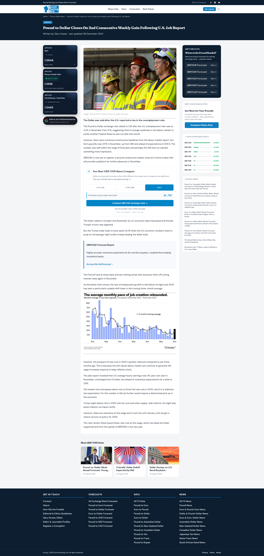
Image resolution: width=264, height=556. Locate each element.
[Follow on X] (211, 2)
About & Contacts (199, 2)
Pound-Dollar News (57, 16)
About (46, 505)
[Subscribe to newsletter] (219, 2)
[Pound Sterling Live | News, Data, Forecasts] (51, 9)
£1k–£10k (100, 187)
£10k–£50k (130, 187)
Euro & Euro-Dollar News (192, 517)
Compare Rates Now (202, 125)
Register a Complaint (54, 526)
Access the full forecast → (100, 264)
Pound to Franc (141, 538)
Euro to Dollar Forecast (100, 513)
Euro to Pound (141, 509)
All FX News (185, 501)
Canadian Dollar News (190, 530)
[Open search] (218, 9)
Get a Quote (209, 9)
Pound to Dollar (142, 513)
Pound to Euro (141, 505)
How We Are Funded (53, 509)
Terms (212, 552)
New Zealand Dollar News (192, 526)
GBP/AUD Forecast (201, 78)
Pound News (185, 505)
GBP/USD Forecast (201, 71)
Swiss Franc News (188, 538)
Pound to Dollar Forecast (101, 509)
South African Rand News (192, 542)
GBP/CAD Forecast (201, 92)
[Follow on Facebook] (215, 2)
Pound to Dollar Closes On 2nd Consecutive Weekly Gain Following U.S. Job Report (98, 16)
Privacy (205, 552)
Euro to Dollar (141, 517)
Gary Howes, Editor (53, 517)
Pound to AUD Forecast (100, 517)
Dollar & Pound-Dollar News (193, 513)
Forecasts (134, 9)
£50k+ (159, 187)
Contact (47, 501)
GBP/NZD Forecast (201, 85)
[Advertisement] (201, 296)
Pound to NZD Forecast (100, 521)
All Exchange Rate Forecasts (103, 501)
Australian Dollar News (191, 521)
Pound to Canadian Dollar (147, 530)
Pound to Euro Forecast (101, 505)
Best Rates (148, 9)
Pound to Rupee (142, 542)
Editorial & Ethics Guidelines (57, 513)
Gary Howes (61, 33)
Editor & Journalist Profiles (56, 521)
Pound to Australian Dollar (147, 521)
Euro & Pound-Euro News (192, 509)
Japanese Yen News (189, 534)
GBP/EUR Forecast (201, 65)
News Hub (113, 9)
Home (45, 16)
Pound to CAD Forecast (101, 526)
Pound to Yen (140, 534)
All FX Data (139, 501)
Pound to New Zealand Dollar (148, 526)
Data (123, 9)
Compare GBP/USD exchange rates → (130, 203)
